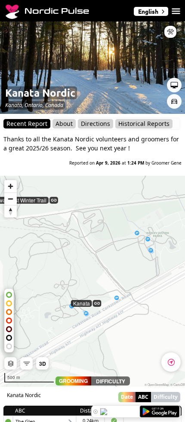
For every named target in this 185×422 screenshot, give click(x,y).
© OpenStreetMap (157, 384)
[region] (92, 281)
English (148, 11)
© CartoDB (177, 384)
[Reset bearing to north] (10, 211)
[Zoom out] (10, 199)
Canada (54, 105)
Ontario (34, 105)
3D (42, 363)
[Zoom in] (10, 186)
